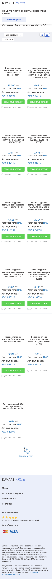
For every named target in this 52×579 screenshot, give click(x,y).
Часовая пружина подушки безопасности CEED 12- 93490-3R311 (13, 339)
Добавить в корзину (13, 102)
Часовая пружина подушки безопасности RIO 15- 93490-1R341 (13, 204)
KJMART (8, 2)
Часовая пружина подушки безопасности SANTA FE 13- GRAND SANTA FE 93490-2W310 (39, 205)
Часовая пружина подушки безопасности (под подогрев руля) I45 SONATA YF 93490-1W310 (39, 274)
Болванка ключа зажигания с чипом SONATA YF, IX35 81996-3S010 (39, 340)
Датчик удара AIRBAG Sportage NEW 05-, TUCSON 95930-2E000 (13, 406)
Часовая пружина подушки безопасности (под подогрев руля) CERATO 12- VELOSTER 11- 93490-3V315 (39, 72)
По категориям (14, 19)
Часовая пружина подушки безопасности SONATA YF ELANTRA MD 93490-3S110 (13, 273)
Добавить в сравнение (12, 107)
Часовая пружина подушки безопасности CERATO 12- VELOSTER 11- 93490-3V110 (13, 138)
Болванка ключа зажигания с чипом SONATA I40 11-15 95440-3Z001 (13, 71)
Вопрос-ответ (26, 456)
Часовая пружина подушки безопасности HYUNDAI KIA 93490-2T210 (39, 138)
